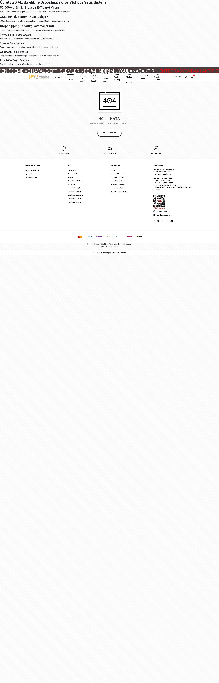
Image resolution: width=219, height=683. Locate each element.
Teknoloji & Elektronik (70, 77)
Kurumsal (72, 165)
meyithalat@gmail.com (164, 215)
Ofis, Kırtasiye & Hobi (157, 77)
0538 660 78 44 (161, 211)
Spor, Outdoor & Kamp (117, 77)
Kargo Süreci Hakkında (75, 181)
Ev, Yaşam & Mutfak (82, 77)
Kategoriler (116, 165)
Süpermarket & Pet (142, 77)
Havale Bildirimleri (31, 177)
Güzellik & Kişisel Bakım (105, 77)
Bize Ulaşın (158, 165)
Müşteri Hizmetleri (33, 165)
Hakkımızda (72, 170)
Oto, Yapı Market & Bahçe (129, 77)
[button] (192, 77)
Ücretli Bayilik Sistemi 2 (75, 195)
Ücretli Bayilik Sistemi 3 (75, 198)
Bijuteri (57, 77)
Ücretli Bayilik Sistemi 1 (75, 191)
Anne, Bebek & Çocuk (93, 77)
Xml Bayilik (71, 184)
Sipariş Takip (29, 174)
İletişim (70, 177)
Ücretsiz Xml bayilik (74, 188)
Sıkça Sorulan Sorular (32, 170)
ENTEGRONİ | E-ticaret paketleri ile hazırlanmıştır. (109, 253)
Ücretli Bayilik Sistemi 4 (75, 202)
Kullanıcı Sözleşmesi (74, 174)
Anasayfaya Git (109, 132)
